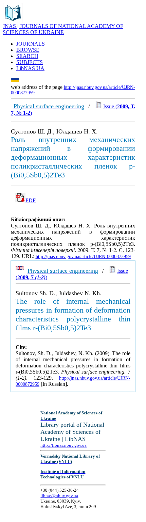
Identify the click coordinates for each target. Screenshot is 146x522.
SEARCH (27, 56)
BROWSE (27, 50)
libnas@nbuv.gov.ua (59, 495)
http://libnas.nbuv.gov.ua (63, 445)
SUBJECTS (29, 62)
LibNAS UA (30, 68)
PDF (30, 200)
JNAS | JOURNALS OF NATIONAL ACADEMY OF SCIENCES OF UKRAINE (63, 29)
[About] (13, 21)
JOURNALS (30, 44)
